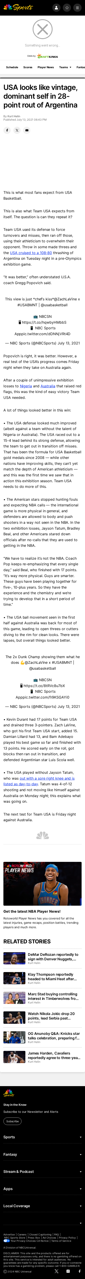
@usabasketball (54, 305)
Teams (63, 67)
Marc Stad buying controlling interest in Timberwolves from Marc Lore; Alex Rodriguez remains (53, 996)
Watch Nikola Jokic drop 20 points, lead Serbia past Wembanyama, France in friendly (51, 1015)
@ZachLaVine (65, 299)
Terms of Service (61, 1240)
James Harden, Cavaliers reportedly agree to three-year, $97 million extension (54, 1055)
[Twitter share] (17, 130)
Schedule (12, 67)
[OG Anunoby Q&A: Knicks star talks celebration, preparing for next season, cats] (14, 1037)
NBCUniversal (27, 1247)
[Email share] (26, 130)
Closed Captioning (40, 1234)
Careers (22, 1234)
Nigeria (26, 386)
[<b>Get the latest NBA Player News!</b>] (42, 884)
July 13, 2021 (69, 343)
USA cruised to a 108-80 (31, 252)
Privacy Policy (67, 1237)
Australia (48, 386)
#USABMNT (27, 305)
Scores (27, 67)
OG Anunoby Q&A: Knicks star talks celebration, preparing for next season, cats (54, 1035)
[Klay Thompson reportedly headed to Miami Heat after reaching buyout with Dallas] (14, 978)
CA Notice (42, 1240)
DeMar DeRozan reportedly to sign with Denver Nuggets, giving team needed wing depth (54, 956)
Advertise (9, 1234)
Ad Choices (49, 1237)
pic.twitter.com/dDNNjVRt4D (45, 334)
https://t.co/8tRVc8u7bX (44, 685)
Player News (46, 67)
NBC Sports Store (14, 1237)
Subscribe (12, 1121)
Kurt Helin (13, 116)
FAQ (56, 1234)
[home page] (18, 8)
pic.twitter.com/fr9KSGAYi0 (46, 697)
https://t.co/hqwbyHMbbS (44, 322)
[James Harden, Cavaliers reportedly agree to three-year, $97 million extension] (14, 1057)
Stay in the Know (15, 1104)
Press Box (34, 1237)
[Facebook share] (7, 130)
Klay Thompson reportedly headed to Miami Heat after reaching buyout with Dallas (51, 976)
